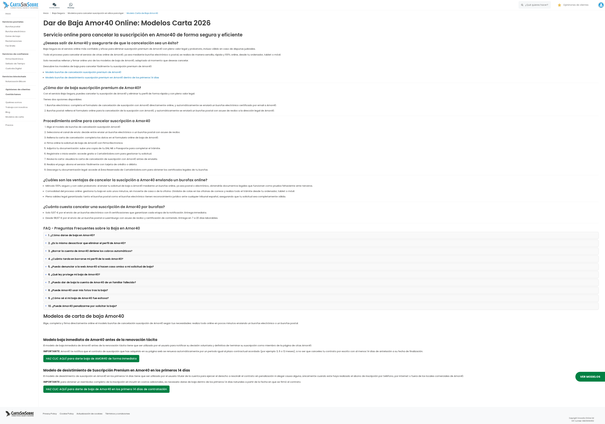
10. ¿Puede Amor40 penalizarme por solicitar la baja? (82, 306)
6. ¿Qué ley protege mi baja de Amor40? (74, 274)
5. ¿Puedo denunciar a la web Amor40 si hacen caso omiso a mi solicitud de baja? (101, 266)
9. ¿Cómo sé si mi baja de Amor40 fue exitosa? (78, 298)
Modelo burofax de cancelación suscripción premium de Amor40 (83, 72)
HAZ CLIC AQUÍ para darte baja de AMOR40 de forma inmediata (91, 358)
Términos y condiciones (117, 413)
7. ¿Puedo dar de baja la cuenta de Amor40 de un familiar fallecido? (92, 282)
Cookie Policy (67, 413)
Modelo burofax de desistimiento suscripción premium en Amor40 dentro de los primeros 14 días (102, 77)
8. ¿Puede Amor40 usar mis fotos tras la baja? (78, 290)
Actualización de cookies (89, 413)
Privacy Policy (50, 413)
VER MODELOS (590, 377)
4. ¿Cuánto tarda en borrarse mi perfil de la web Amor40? (85, 259)
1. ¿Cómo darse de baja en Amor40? (71, 235)
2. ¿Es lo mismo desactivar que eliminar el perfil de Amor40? (87, 243)
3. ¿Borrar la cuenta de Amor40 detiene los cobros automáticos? (90, 251)
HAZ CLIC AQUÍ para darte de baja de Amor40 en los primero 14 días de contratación (106, 389)
